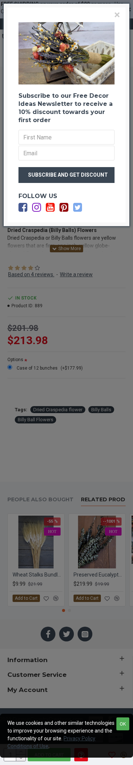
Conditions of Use (27, 746)
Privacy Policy (79, 738)
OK (123, 724)
